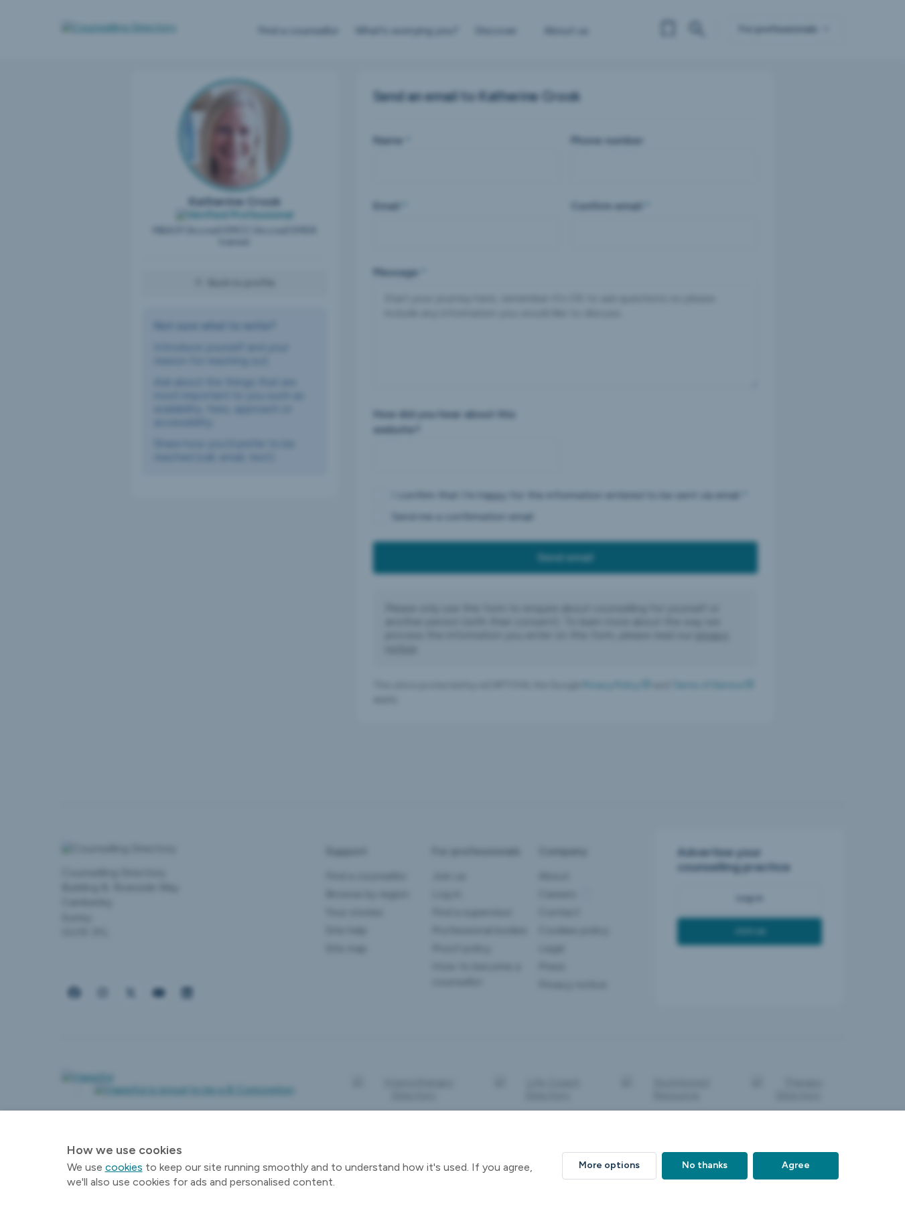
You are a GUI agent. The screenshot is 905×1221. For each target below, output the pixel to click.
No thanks (704, 1165)
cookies (124, 1167)
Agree (796, 1165)
